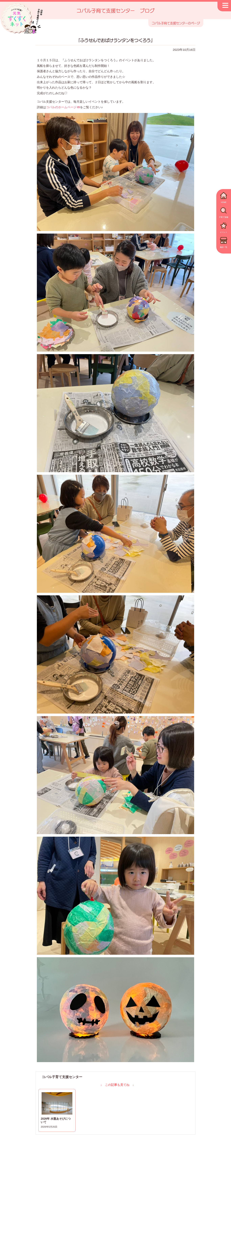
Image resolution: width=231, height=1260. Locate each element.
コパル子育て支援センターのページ (176, 23)
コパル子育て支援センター (62, 1077)
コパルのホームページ (61, 107)
